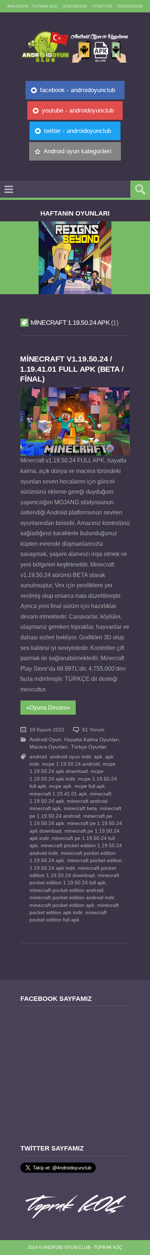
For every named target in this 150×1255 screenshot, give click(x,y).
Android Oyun (45, 739)
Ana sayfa (17, 6)
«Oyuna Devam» (48, 708)
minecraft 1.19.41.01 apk (58, 794)
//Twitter (102, 6)
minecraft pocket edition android (66, 890)
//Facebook (75, 6)
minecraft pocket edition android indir (71, 897)
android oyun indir (70, 756)
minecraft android (87, 801)
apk (98, 756)
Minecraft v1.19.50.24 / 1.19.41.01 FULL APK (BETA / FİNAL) (71, 369)
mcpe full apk (89, 786)
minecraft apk (45, 808)
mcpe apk (60, 786)
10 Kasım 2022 (46, 730)
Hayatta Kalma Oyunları (91, 739)
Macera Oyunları (48, 747)
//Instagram (130, 6)
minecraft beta (80, 808)
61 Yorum (93, 730)
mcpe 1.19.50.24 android (71, 764)
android (38, 756)
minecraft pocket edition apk (61, 905)
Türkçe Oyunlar (89, 747)
